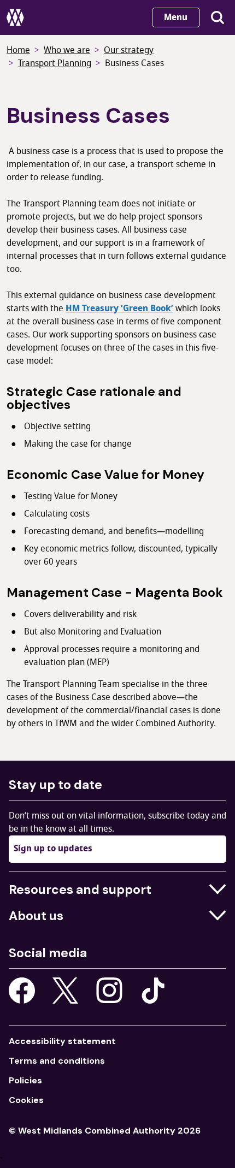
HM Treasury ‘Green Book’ (119, 308)
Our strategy (129, 50)
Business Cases (134, 63)
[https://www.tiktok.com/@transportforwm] (153, 990)
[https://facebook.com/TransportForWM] (22, 990)
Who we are (67, 50)
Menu (175, 17)
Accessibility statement (62, 1041)
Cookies (26, 1100)
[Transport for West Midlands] (16, 17)
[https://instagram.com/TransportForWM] (109, 990)
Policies (25, 1080)
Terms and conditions (57, 1060)
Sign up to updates (53, 848)
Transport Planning (54, 63)
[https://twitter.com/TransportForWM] (65, 990)
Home (18, 50)
